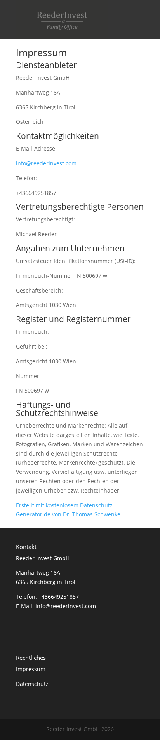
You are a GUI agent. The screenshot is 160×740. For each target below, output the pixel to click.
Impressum (30, 669)
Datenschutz (32, 683)
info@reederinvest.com (46, 163)
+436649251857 (58, 596)
